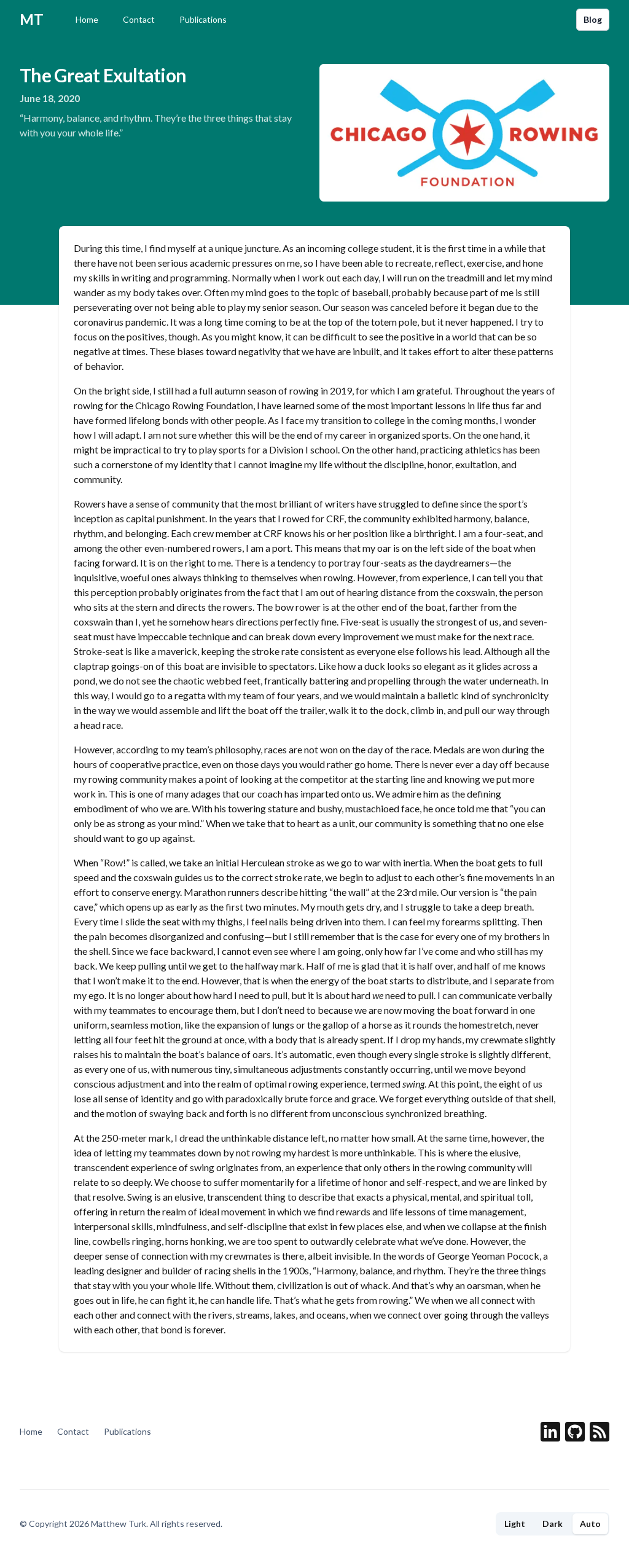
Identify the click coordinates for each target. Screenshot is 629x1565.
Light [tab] (514, 1523)
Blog (593, 19)
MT (32, 19)
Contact (139, 19)
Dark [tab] (552, 1523)
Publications (203, 19)
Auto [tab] (590, 1523)
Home (87, 19)
